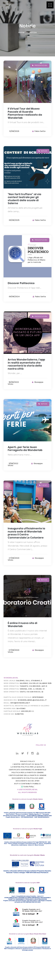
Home (21, 32)
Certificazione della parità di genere (27, 775)
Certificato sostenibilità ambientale (27, 770)
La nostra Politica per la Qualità (27, 767)
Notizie (33, 32)
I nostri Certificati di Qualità (28, 764)
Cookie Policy (28, 787)
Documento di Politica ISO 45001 (27, 778)
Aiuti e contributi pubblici (27, 784)
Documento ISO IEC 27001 (27, 781)
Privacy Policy (27, 761)
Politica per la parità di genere (27, 772)
